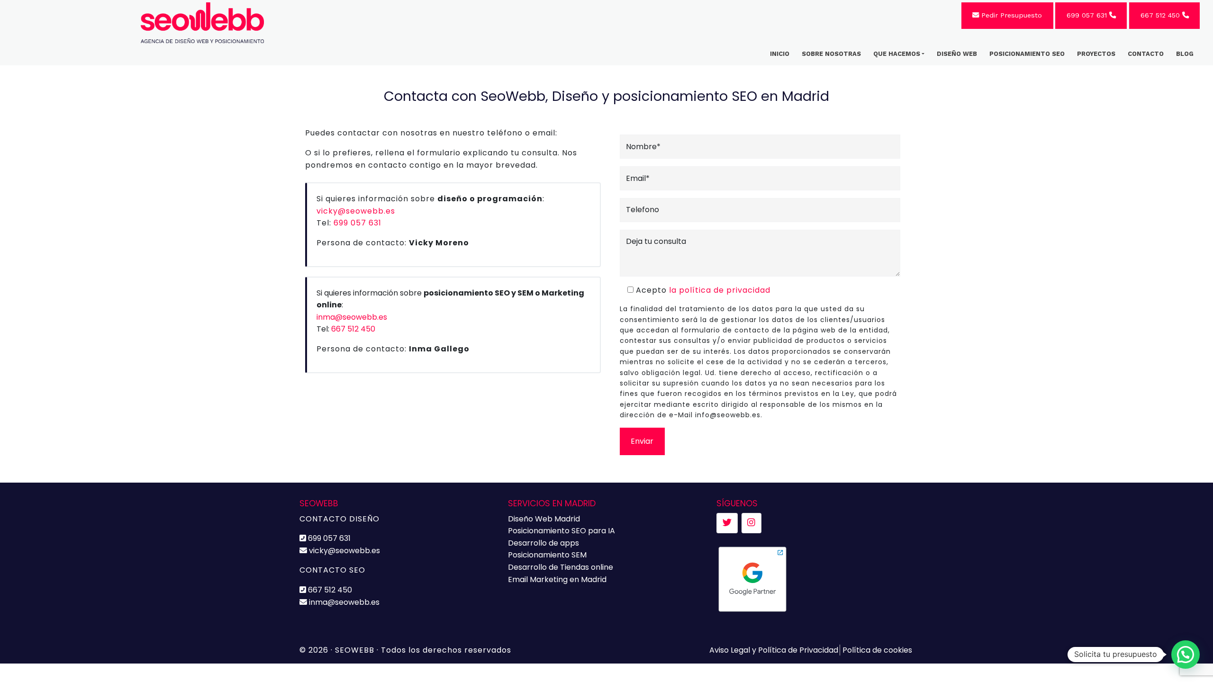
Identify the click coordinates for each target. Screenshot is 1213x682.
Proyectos (1096, 53)
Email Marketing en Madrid (557, 579)
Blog (1185, 53)
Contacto (1146, 53)
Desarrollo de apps (543, 543)
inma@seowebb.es (352, 317)
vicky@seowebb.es (356, 211)
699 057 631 (1088, 15)
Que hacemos (896, 53)
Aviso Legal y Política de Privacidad (773, 650)
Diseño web (957, 53)
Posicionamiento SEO (1027, 53)
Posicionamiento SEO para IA (561, 530)
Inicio (779, 53)
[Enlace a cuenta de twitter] (727, 523)
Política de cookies (877, 650)
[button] (1185, 654)
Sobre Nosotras (831, 53)
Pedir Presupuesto (1010, 15)
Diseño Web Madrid (544, 518)
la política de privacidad (719, 290)
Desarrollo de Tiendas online (560, 567)
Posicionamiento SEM (547, 554)
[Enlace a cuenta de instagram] (751, 523)
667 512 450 (1161, 15)
